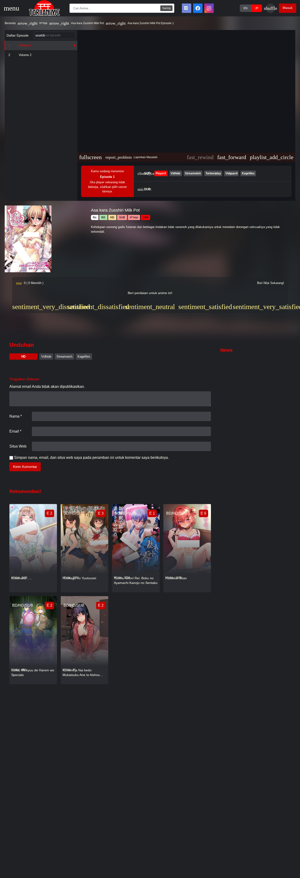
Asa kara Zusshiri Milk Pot (87, 23)
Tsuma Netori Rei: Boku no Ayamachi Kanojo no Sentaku (136, 580)
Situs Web (17, 446)
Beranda (10, 23)
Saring (166, 8)
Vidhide (46, 356)
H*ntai (43, 23)
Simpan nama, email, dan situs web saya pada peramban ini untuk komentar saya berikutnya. (91, 458)
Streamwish (64, 356)
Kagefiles (84, 356)
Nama (15, 416)
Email (15, 431)
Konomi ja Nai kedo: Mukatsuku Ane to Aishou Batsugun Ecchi (81, 672)
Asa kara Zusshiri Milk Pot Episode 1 (151, 23)
